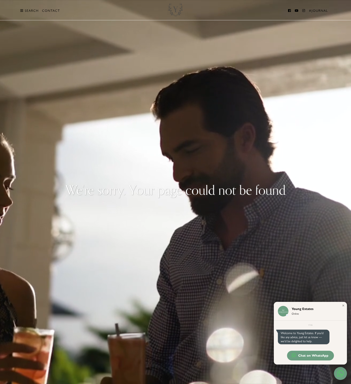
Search (31, 10)
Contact (51, 10)
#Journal (318, 10)
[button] (343, 305)
